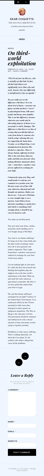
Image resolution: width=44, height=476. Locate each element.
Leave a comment (20, 71)
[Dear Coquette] (22, 12)
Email (12, 431)
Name (11, 422)
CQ (26, 69)
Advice (11, 48)
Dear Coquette (22, 18)
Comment (13, 390)
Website (12, 441)
